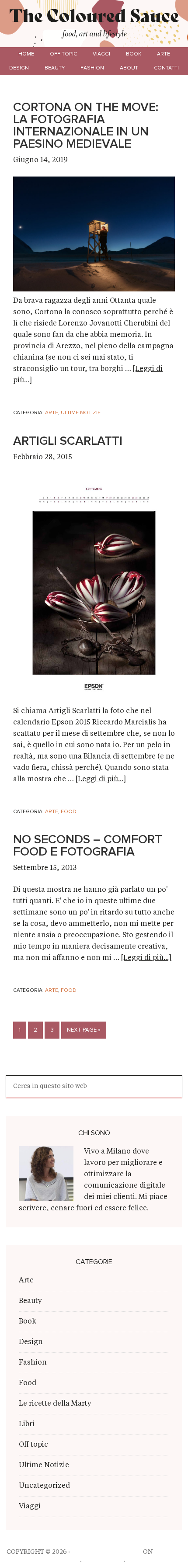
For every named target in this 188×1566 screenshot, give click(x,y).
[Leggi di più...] (101, 779)
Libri (27, 1424)
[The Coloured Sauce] (94, 17)
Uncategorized (44, 1486)
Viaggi (30, 1506)
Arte (51, 413)
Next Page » (84, 1030)
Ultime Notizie (81, 413)
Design (31, 1342)
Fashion (33, 1362)
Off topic (33, 1444)
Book (27, 1321)
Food (69, 811)
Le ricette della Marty (55, 1403)
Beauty (30, 1301)
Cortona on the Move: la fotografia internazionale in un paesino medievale (85, 125)
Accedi (138, 1561)
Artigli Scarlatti (67, 441)
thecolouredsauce (106, 1552)
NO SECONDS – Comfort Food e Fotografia (87, 846)
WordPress (102, 1561)
